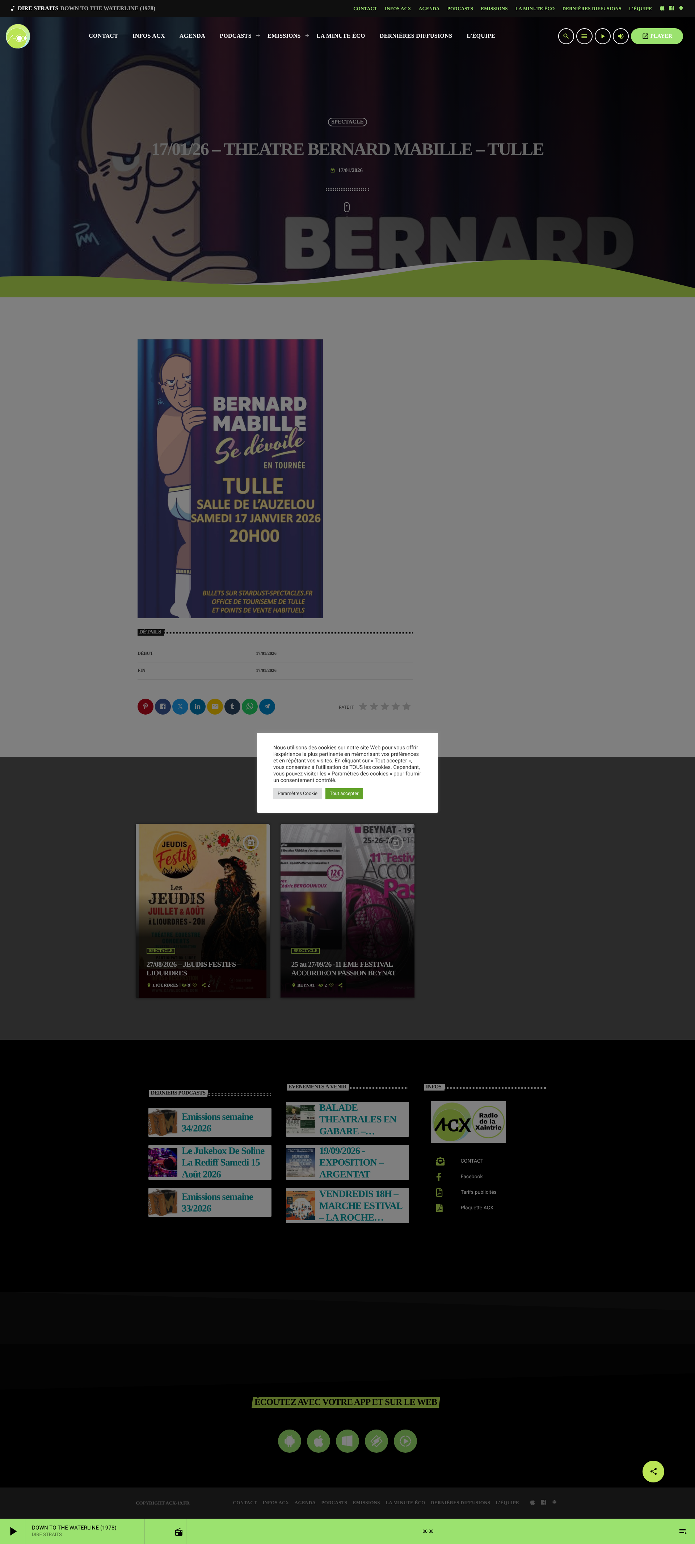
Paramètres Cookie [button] (297, 793)
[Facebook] (671, 8)
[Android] (681, 8)
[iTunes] (662, 8)
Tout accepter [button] (344, 793)
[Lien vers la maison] (17, 36)
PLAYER (657, 36)
